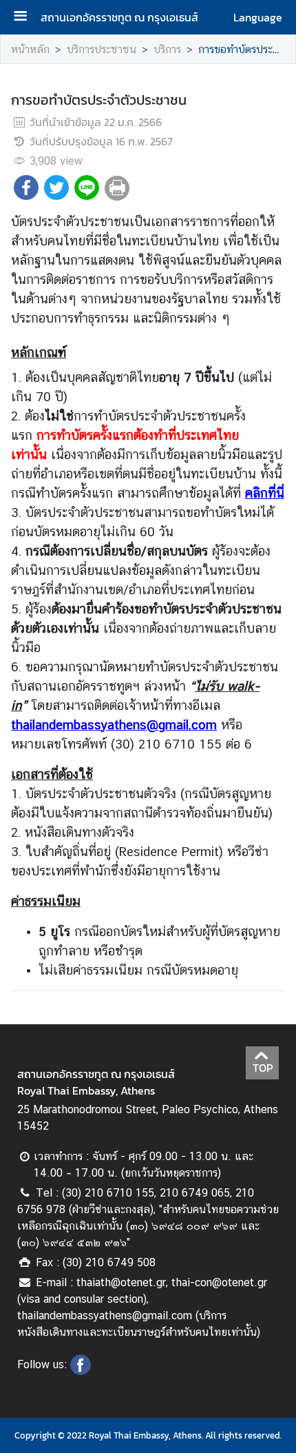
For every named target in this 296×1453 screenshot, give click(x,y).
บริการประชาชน (101, 49)
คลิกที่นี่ (264, 492)
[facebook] (80, 1371)
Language (257, 17)
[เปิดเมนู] (25, 17)
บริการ (167, 49)
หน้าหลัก (30, 49)
